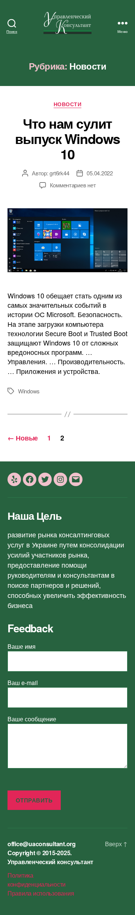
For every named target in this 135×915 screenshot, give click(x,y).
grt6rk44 (59, 173)
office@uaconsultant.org (42, 843)
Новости (68, 104)
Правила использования (41, 893)
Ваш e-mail (23, 682)
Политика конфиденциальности (37, 879)
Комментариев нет (73, 185)
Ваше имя (22, 646)
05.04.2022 (99, 173)
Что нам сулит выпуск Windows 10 (67, 138)
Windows (29, 391)
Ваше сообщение (32, 719)
